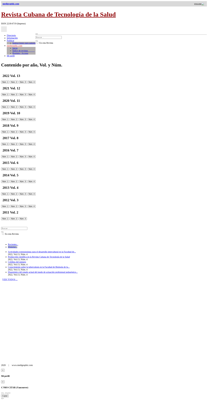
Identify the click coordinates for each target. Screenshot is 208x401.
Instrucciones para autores (24, 43)
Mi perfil (11, 56)
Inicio (15, 48)
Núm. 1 (5, 82)
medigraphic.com (14, 45)
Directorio (11, 35)
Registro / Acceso (20, 53)
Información (12, 38)
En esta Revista (46, 43)
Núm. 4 (32, 82)
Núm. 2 (14, 82)
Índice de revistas (23, 50)
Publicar (10, 40)
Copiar (4, 396)
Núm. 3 (23, 82)
